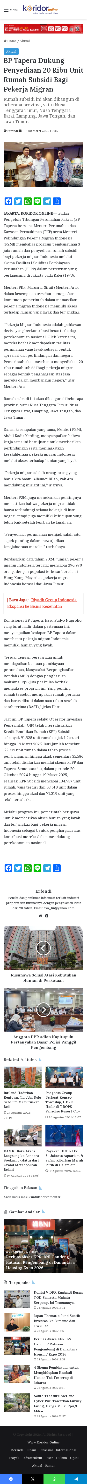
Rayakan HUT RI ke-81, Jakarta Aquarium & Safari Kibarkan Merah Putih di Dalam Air (64, 1158)
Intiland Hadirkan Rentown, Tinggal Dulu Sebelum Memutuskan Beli (22, 1100)
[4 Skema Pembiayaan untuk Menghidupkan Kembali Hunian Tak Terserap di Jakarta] (17, 1374)
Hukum (61, 1458)
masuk (25, 1197)
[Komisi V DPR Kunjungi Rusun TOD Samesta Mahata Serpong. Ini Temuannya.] (17, 1299)
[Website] (40, 916)
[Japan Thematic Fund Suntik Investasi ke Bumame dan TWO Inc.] (17, 1322)
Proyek (14, 1458)
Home (11, 41)
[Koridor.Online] (40, 9)
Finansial (46, 1450)
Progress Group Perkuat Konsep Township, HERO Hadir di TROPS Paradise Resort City (62, 1102)
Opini (74, 1458)
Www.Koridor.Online (43, 1442)
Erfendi (12, 131)
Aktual (25, 41)
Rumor (50, 1465)
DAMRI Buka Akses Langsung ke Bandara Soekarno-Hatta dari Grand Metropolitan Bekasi (21, 1160)
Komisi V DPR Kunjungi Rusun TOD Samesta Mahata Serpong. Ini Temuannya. (58, 1297)
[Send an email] (20, 131)
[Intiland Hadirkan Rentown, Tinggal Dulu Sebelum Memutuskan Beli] (23, 1077)
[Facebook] (47, 916)
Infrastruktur (32, 1458)
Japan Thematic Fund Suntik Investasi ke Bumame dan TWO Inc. (57, 1321)
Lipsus (31, 1450)
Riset (49, 1458)
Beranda (17, 1450)
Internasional (66, 1450)
